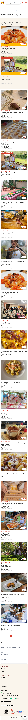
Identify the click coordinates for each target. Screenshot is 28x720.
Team (2, 671)
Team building (4, 686)
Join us (2, 673)
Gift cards (3, 683)
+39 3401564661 (6, 692)
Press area (3, 670)
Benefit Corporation (21, 716)
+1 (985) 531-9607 (7, 693)
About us (3, 668)
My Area (3, 677)
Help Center (4, 681)
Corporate (3, 685)
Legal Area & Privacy (14, 717)
